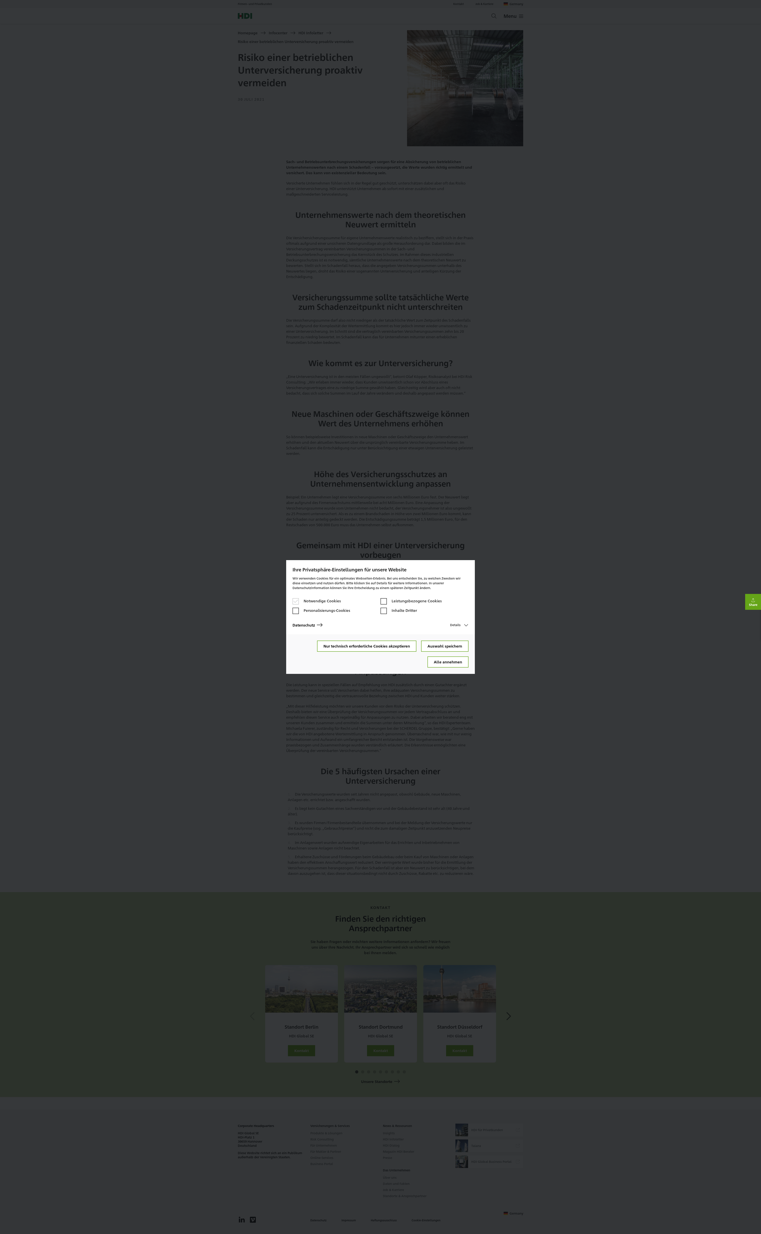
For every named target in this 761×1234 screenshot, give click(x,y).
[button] (753, 602)
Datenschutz (304, 625)
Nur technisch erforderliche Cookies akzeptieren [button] (366, 646)
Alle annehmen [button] (448, 661)
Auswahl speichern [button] (444, 646)
